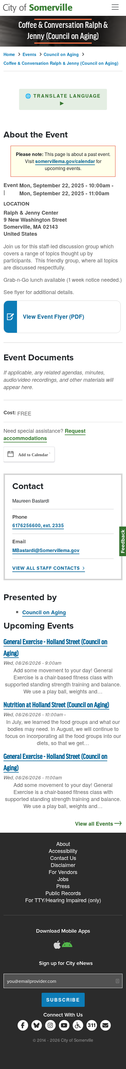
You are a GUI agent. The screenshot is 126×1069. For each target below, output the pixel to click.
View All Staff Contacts (46, 568)
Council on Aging (61, 54)
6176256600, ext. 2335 (38, 525)
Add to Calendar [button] (33, 455)
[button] (63, 99)
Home (9, 54)
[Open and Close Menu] (115, 7)
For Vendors (63, 871)
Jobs (63, 878)
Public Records (63, 892)
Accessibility (63, 850)
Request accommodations (45, 434)
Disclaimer (63, 864)
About (63, 843)
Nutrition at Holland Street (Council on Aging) (56, 705)
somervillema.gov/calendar (65, 161)
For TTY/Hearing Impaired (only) (63, 899)
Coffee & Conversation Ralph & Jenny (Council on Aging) (61, 63)
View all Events (94, 823)
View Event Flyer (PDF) (53, 316)
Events (29, 54)
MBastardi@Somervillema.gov (45, 550)
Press (63, 885)
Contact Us (63, 857)
